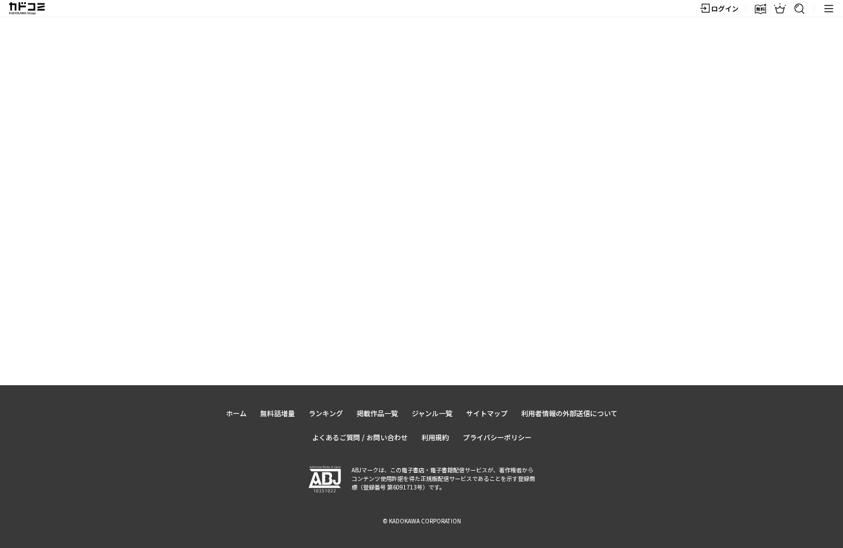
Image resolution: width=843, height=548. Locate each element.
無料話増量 (277, 413)
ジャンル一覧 (432, 413)
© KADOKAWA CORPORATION (422, 520)
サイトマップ (487, 413)
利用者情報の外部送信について (569, 413)
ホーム (236, 413)
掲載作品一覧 (377, 413)
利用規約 (435, 437)
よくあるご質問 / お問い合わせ (360, 437)
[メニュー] (828, 8)
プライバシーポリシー (497, 437)
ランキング (326, 413)
